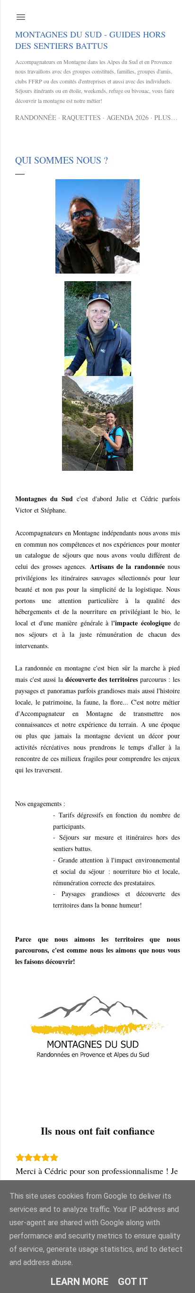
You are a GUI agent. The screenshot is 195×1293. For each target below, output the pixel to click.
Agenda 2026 (127, 117)
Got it (133, 1281)
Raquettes (81, 117)
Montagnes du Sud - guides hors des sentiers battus (90, 39)
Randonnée (35, 117)
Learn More (79, 1281)
